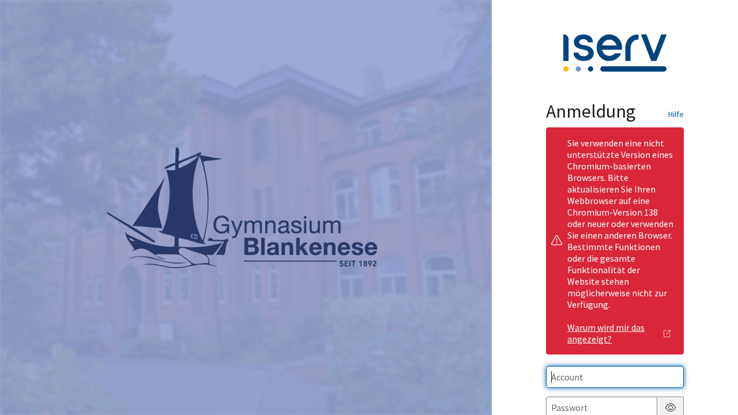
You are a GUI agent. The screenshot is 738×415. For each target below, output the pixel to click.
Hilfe (676, 114)
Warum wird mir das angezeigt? (606, 333)
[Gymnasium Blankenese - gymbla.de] (246, 207)
